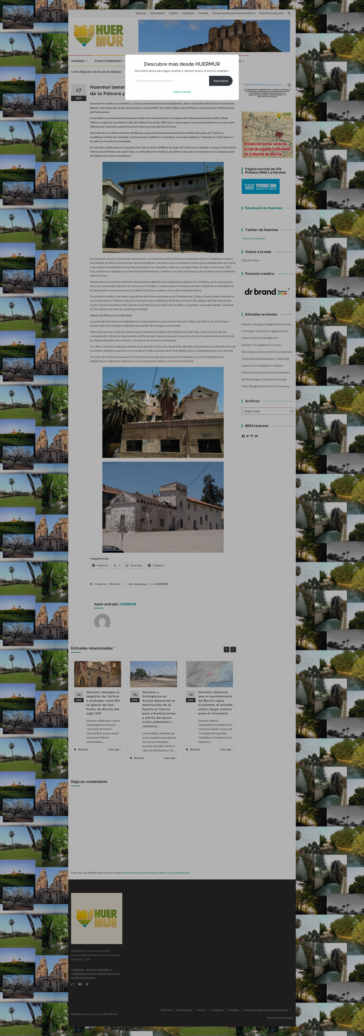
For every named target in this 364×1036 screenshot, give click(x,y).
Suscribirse (221, 80)
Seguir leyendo (182, 91)
